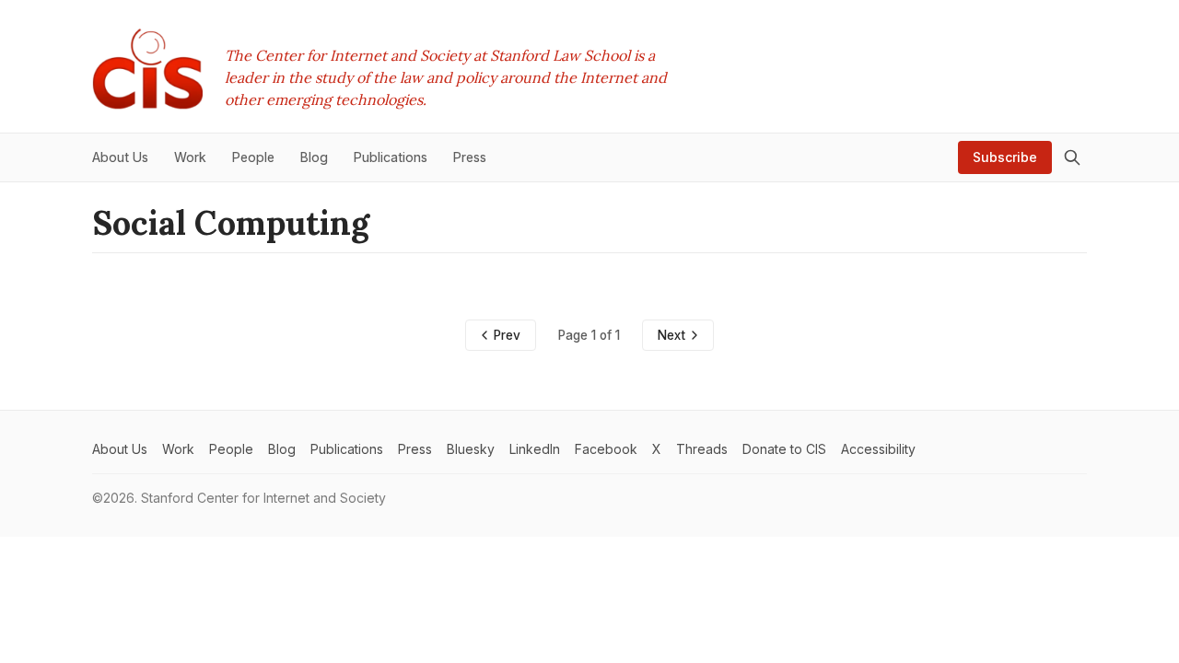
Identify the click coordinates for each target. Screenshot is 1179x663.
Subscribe (1005, 157)
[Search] (1072, 157)
